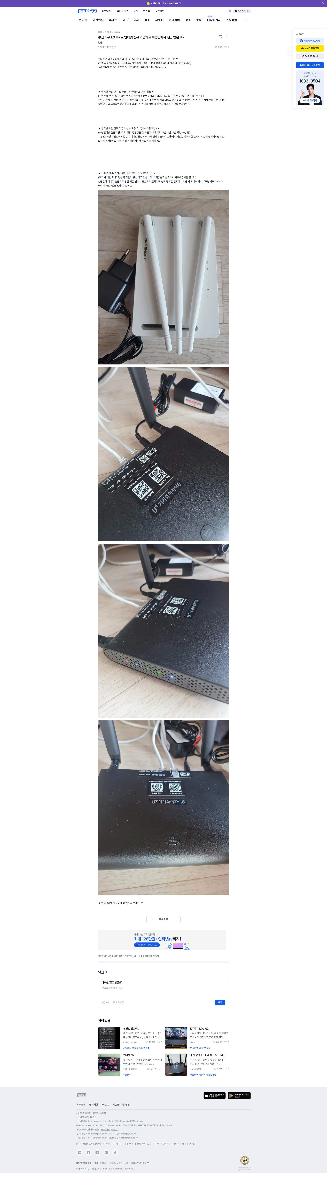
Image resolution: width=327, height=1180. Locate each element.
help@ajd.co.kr (128, 1133)
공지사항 (93, 1104)
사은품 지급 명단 (121, 1104)
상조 (188, 20)
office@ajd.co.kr (129, 1137)
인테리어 (174, 20)
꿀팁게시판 (122, 10)
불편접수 (159, 10)
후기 (135, 10)
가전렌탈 (98, 20)
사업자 (210, 16)
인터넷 (83, 20)
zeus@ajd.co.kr (110, 1129)
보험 (199, 20)
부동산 (159, 20)
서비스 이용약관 (101, 1163)
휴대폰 (113, 20)
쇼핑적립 (231, 20)
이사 (136, 20)
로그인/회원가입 (242, 11)
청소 (147, 20)
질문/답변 (106, 10)
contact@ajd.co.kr (97, 1133)
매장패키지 (214, 20)
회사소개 (80, 1104)
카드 (125, 20)
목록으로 (163, 919)
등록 (220, 1002)
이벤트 (146, 10)
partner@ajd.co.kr (97, 1137)
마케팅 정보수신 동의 (119, 1163)
